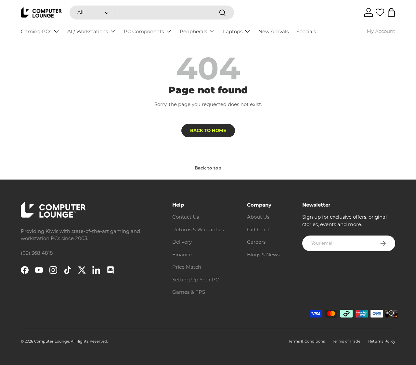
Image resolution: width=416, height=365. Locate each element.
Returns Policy (381, 341)
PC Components (144, 31)
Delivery (182, 242)
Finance (182, 254)
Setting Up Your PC (195, 280)
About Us (258, 217)
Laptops (232, 31)
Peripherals (193, 31)
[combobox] (152, 13)
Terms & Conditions (307, 341)
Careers (256, 242)
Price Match (186, 267)
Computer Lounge (51, 341)
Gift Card (258, 229)
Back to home (208, 130)
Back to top (208, 167)
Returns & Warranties (198, 229)
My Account (381, 31)
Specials (306, 31)
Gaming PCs (36, 31)
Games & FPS (188, 292)
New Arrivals (273, 31)
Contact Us (185, 217)
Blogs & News (263, 254)
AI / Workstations (87, 31)
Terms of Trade (346, 341)
